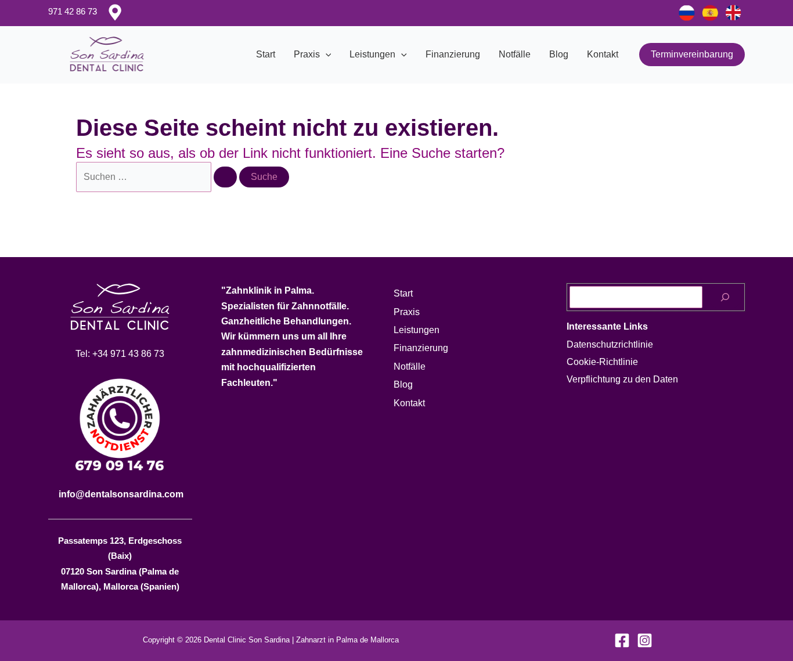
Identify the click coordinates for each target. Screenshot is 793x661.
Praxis (307, 54)
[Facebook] (622, 640)
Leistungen (372, 54)
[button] (325, 54)
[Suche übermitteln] (225, 177)
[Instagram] (645, 640)
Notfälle (515, 54)
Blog (558, 54)
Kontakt (602, 54)
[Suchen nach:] (157, 177)
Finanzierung (453, 54)
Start (265, 54)
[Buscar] (725, 297)
